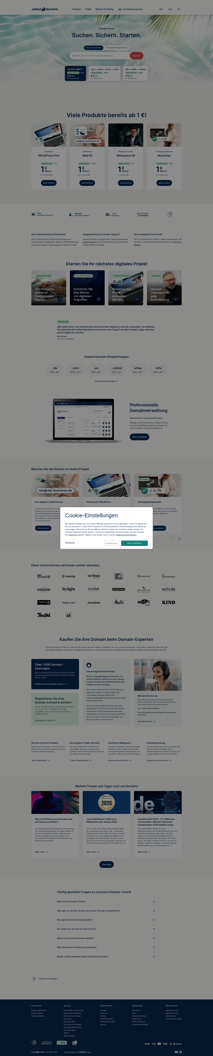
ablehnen (73, 535)
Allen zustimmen (134, 543)
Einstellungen (111, 543)
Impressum (70, 542)
